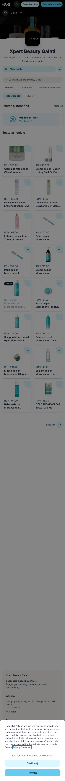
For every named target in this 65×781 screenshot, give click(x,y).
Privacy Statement (22, 747)
